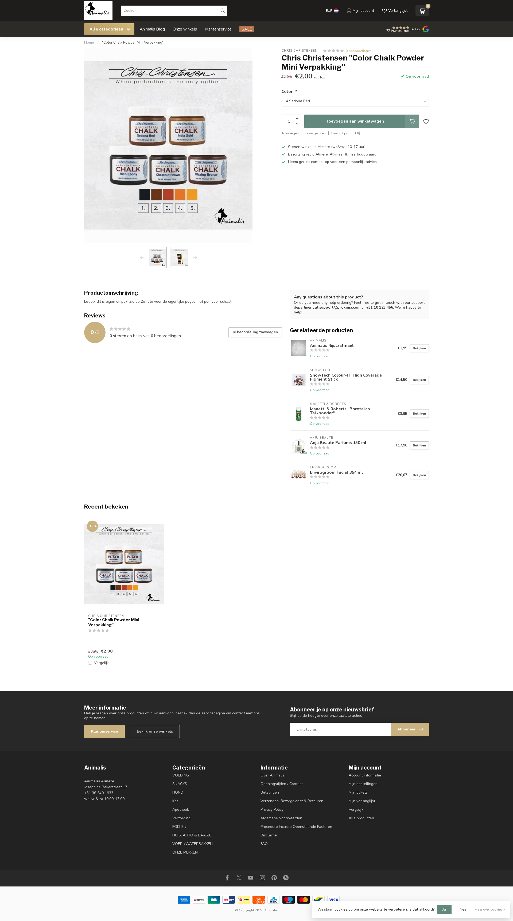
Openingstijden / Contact (282, 783)
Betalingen (270, 792)
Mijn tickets (358, 792)
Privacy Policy (272, 809)
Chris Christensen (299, 50)
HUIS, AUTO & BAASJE (191, 835)
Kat (175, 800)
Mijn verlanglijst (362, 800)
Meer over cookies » (490, 909)
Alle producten (361, 818)
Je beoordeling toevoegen (255, 332)
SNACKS (179, 783)
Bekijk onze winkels (155, 731)
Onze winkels (185, 29)
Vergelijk (101, 663)
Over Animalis (272, 775)
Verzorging (181, 818)
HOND (177, 792)
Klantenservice (218, 29)
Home (89, 42)
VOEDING (180, 775)
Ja (444, 909)
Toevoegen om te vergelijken (304, 133)
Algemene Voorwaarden (281, 818)
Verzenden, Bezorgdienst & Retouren (292, 800)
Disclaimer (269, 835)
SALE (247, 29)
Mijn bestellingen (363, 783)
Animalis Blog (152, 29)
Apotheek (180, 809)
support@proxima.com (339, 307)
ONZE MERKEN (185, 852)
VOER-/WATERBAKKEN (192, 843)
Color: (289, 91)
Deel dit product (344, 133)
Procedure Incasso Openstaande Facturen (296, 826)
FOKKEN (179, 826)
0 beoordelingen (359, 50)
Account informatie (365, 775)
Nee (463, 909)
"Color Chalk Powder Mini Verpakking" (133, 42)
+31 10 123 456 (379, 307)
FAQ (264, 843)
